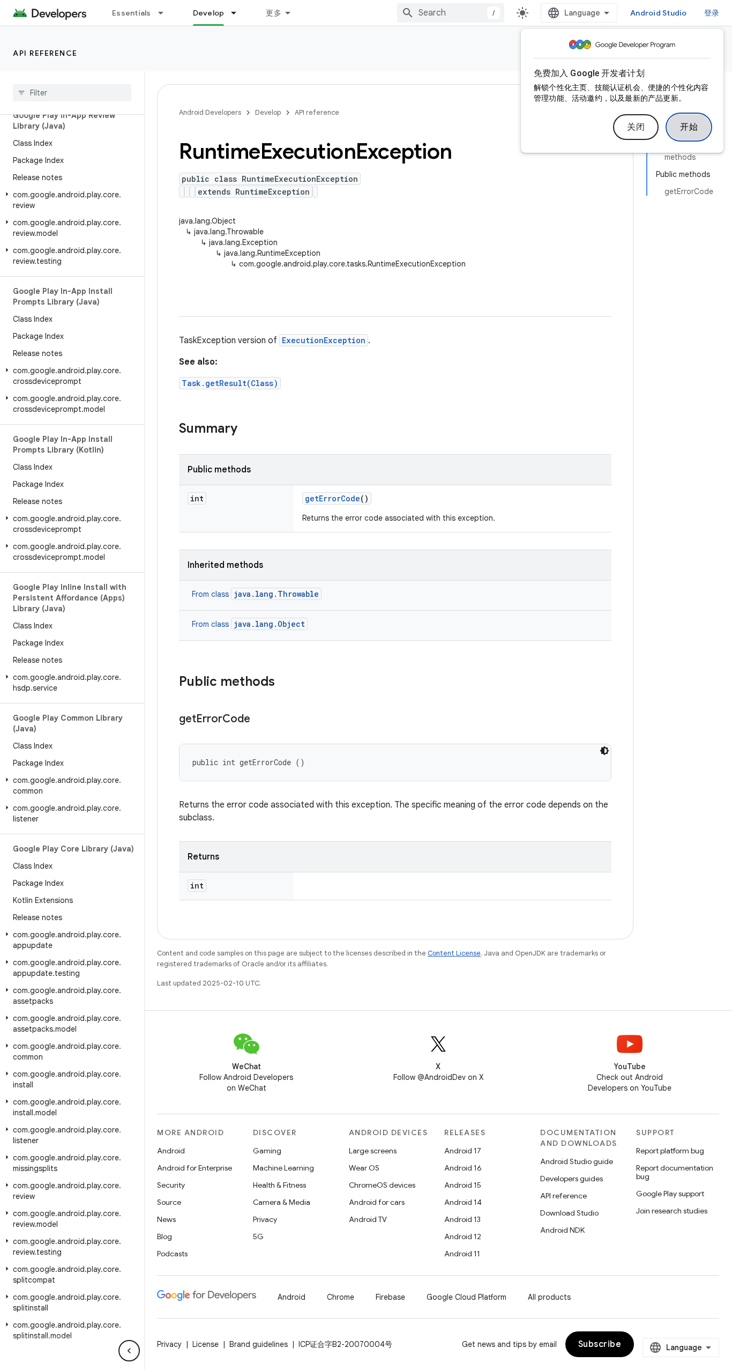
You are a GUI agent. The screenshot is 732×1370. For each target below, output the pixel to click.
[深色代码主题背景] (604, 750)
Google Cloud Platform (466, 1297)
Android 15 (462, 1185)
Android (171, 1151)
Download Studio (569, 1213)
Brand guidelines (258, 1344)
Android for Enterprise (194, 1168)
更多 (273, 13)
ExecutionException (323, 340)
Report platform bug (670, 1151)
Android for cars (377, 1202)
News (166, 1219)
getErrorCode (332, 498)
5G (258, 1236)
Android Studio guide (576, 1161)
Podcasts (172, 1253)
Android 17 (462, 1151)
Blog (164, 1236)
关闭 (636, 127)
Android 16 (463, 1168)
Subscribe (600, 1344)
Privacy (265, 1219)
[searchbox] (72, 92)
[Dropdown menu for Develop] (238, 13)
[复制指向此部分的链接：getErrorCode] (261, 719)
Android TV (368, 1219)
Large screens (373, 1151)
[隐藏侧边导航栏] (129, 1350)
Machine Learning (283, 1168)
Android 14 (463, 1202)
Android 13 (462, 1219)
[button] (70, 200)
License (205, 1344)
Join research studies (671, 1211)
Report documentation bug (674, 1172)
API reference (45, 53)
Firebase (390, 1297)
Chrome (340, 1297)
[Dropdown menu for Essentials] (165, 13)
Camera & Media (281, 1202)
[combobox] (450, 13)
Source (169, 1202)
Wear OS (364, 1168)
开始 (689, 127)
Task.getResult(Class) (230, 383)
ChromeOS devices (382, 1185)
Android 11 (462, 1253)
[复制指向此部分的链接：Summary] (248, 429)
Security (171, 1185)
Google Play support (670, 1193)
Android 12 (462, 1236)
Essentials (131, 13)
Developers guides (571, 1178)
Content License (454, 953)
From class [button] (255, 594)
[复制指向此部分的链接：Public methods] (285, 682)
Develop (209, 13)
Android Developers (210, 112)
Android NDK (562, 1230)
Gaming (267, 1151)
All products (549, 1297)
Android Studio (658, 13)
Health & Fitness (279, 1185)
